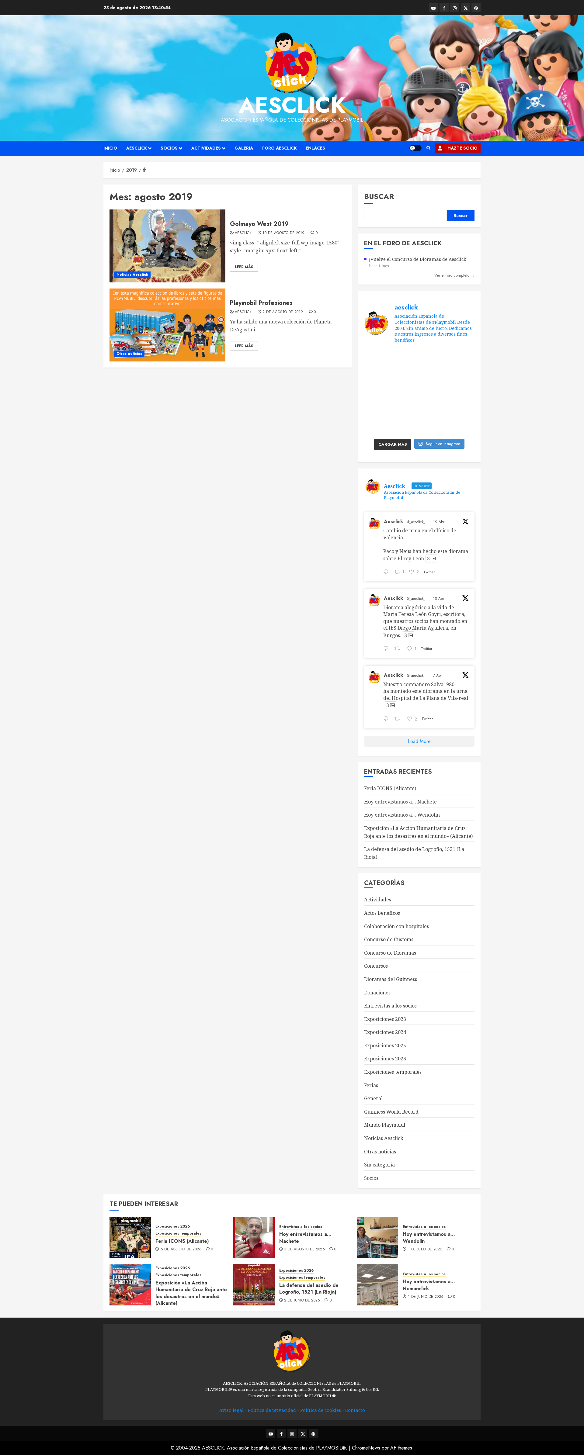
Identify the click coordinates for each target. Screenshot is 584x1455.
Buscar (379, 196)
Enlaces (315, 148)
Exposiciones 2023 (385, 1019)
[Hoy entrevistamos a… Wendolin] (377, 1237)
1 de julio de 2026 (425, 1249)
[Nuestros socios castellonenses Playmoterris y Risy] (461, 409)
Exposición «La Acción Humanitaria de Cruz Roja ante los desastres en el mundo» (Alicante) (191, 1293)
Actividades (206, 148)
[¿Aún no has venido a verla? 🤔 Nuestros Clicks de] (433, 426)
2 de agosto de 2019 (282, 312)
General (373, 1098)
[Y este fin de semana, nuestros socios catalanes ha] (461, 426)
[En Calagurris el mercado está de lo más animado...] (433, 357)
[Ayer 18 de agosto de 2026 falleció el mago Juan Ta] (461, 357)
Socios (169, 148)
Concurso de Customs (388, 939)
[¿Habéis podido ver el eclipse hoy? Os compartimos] (461, 375)
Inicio (110, 148)
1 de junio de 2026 (425, 1296)
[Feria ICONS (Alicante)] (130, 1237)
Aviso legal (231, 1410)
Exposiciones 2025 (385, 1045)
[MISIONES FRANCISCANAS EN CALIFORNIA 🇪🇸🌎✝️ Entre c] (376, 357)
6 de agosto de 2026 (181, 1249)
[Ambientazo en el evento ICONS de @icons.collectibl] (433, 375)
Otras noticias (129, 353)
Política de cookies (320, 1410)
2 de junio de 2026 (302, 1300)
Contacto (355, 1410)
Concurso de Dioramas (390, 952)
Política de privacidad (272, 1410)
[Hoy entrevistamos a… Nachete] (254, 1237)
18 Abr (438, 598)
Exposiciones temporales (393, 1072)
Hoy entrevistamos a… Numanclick (429, 1285)
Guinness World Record (391, 1111)
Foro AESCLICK (279, 148)
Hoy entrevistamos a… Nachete (400, 801)
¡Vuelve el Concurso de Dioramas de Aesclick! (418, 259)
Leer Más (244, 267)
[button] (428, 148)
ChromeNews (366, 1447)
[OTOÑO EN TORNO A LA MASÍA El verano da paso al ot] (376, 375)
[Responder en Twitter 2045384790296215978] (387, 649)
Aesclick (292, 105)
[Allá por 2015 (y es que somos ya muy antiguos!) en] (405, 426)
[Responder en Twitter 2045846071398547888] (387, 572)
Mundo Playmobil (384, 1124)
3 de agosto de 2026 (304, 1249)
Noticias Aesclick (132, 274)
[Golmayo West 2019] (167, 245)
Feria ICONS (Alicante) (390, 788)
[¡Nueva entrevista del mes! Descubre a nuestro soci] (376, 409)
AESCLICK (136, 148)
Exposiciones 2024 (385, 1032)
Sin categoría (379, 1164)
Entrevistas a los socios (390, 1005)
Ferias (371, 1085)
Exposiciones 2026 (385, 1058)
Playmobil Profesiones (261, 303)
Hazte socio (462, 148)
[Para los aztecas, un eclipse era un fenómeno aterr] (376, 392)
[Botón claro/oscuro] (415, 148)
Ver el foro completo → (454, 275)
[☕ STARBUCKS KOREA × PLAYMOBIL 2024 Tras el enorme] (433, 409)
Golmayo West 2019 (259, 223)
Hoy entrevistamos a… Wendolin (402, 814)
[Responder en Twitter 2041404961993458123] (387, 719)
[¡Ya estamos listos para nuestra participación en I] (433, 392)
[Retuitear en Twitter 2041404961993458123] (399, 719)
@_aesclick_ (416, 522)
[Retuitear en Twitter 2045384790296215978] (399, 649)
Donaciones (377, 992)
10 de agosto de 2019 (283, 233)
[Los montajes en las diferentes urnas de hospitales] (405, 357)
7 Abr (437, 675)
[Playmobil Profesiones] (167, 325)
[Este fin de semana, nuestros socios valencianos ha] (376, 426)
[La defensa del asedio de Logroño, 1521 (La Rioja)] (254, 1284)
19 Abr (438, 522)
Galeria (244, 148)
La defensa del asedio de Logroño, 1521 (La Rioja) (309, 1288)
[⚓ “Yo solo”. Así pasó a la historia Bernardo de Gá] (405, 409)
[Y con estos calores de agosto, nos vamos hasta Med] (405, 392)
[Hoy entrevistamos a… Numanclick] (377, 1284)
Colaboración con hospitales (396, 926)
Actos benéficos (382, 913)
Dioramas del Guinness (390, 979)
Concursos (376, 966)
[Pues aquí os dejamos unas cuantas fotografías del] (405, 375)
